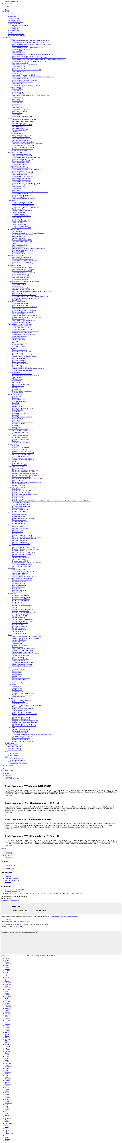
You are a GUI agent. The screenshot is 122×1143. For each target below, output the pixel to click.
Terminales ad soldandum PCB (21, 226)
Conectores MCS (17, 217)
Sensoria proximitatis (18, 624)
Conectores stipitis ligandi (20, 193)
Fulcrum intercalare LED (19, 465)
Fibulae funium (16, 381)
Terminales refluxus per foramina (22, 202)
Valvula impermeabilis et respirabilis (23, 142)
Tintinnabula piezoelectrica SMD (22, 326)
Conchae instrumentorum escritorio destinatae (26, 654)
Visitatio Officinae (13, 18)
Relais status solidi (17, 674)
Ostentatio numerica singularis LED (23, 453)
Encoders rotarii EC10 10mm (21, 595)
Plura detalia (8, 795)
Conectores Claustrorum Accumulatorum (24, 310)
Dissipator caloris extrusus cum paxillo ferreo (25, 721)
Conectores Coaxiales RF (16, 87)
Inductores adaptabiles (19, 556)
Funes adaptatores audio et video (22, 417)
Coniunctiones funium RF (20, 130)
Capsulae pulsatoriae (18, 660)
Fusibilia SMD (16, 489)
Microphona (16, 341)
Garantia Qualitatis (14, 27)
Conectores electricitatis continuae (22, 176)
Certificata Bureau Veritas (16, 34)
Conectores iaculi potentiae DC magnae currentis (27, 169)
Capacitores (11, 568)
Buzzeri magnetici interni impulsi (22, 332)
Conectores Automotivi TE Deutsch (23, 269)
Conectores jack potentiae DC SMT (23, 171)
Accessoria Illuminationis (16, 133)
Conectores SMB (17, 90)
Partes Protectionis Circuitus (16, 487)
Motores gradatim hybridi (19, 710)
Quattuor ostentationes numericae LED (24, 458)
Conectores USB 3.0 (18, 66)
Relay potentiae (17, 671)
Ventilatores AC (17, 688)
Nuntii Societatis (13, 753)
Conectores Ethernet (14, 229)
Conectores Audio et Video (16, 166)
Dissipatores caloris (14, 715)
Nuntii (6, 751)
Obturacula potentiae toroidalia (21, 554)
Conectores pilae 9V (18, 319)
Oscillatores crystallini (18, 583)
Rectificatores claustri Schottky (21, 477)
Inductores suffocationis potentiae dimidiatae (25, 549)
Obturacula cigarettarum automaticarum (24, 729)
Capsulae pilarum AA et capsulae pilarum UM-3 (26, 315)
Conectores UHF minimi (19, 111)
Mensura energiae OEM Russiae (22, 442)
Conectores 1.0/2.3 (18, 106)
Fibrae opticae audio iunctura (21, 168)
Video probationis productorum (17, 763)
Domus (7, 10)
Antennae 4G (16, 132)
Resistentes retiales (17, 532)
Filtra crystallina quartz (19, 585)
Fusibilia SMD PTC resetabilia (21, 490)
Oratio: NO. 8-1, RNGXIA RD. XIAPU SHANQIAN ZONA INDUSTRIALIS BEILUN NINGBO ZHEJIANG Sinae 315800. (44, 893)
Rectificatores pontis (18, 468)
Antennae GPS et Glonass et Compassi (24, 119)
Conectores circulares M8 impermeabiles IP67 (26, 157)
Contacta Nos (9, 765)
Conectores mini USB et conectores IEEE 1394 (26, 70)
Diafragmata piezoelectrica (20, 343)
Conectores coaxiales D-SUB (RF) (22, 116)
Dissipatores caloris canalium (21, 717)
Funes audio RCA (17, 420)
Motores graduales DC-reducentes (22, 708)
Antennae (11, 118)
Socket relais (16, 681)
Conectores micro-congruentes (21, 49)
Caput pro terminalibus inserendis (22, 211)
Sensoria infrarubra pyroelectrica (22, 621)
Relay (10, 667)
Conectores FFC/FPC (18, 53)
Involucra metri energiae (19, 437)
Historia (10, 32)
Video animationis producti (16, 760)
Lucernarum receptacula (19, 150)
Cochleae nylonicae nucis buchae (22, 384)
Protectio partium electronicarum (22, 391)
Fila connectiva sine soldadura (21, 738)
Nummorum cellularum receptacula (22, 312)
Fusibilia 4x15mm (17, 497)
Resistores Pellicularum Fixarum (22, 535)
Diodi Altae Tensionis (18, 485)
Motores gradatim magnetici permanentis (24, 714)
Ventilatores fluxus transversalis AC (23, 695)
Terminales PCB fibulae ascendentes (23, 204)
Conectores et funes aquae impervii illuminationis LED (28, 144)
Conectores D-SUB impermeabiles (22, 262)
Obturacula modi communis (20, 557)
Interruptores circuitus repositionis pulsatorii (25, 494)
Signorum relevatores (18, 669)
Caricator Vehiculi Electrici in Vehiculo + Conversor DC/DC (30, 296)
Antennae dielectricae (18, 128)
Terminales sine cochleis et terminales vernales (26, 207)
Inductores (11, 545)
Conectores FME (17, 114)
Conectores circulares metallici (21, 162)
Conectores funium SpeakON (21, 195)
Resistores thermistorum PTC (21, 528)
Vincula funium (17, 377)
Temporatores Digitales (19, 683)
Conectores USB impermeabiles (21, 257)
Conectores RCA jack (18, 186)
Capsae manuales (17, 643)
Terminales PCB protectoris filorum (23, 205)
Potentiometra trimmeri (19, 516)
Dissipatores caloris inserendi (21, 719)
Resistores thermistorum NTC (21, 544)
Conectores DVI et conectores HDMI (23, 75)
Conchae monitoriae (18, 657)
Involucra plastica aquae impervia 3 (22, 666)
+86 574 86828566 (6, 3)
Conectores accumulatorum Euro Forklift (24, 307)
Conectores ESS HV (18, 286)
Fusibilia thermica (17, 508)
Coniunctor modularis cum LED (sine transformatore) (28, 233)
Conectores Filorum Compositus (22, 138)
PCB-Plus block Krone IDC (20, 253)
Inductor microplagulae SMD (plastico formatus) (26, 563)
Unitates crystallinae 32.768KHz (22, 580)
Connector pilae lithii (18, 308)
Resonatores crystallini (19, 581)
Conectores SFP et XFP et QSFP (22, 240)
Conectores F (16, 99)
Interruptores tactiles (18, 353)
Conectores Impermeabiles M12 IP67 (23, 159)
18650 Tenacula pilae (18, 314)
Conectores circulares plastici (21, 161)
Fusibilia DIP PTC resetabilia (21, 492)
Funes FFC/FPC (17, 396)
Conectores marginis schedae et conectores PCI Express (29, 61)
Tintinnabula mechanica (19, 336)
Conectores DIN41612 (19, 83)
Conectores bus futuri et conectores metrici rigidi (26, 85)
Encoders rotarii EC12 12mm (21, 599)
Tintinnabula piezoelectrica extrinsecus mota (25, 331)
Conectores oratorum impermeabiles (23, 264)
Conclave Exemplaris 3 (15, 750)
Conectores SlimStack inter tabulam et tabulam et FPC (28, 42)
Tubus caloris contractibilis (20, 731)
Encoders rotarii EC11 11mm (21, 597)
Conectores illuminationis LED (21, 135)
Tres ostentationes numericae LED (22, 456)
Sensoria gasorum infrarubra (20, 611)
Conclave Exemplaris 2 (15, 748)
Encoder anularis (17, 602)
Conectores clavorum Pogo (20, 78)
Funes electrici (16, 405)
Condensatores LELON (19, 569)
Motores (10, 698)
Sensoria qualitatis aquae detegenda (22, 619)
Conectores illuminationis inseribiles (23, 145)
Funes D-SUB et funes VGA (21, 413)
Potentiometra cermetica (19, 514)
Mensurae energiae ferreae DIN (21, 439)
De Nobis (7, 11)
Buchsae (14, 387)
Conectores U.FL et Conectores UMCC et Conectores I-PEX (30, 95)
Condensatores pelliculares (20, 573)
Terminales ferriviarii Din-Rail (21, 221)
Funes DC (15, 425)
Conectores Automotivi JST (20, 276)
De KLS (11, 13)
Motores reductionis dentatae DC (22, 700)
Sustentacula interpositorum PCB (22, 374)
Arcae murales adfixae (19, 640)
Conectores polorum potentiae (21, 305)
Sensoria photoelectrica (19, 628)
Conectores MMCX (18, 94)
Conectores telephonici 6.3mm (21, 181)
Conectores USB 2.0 (18, 68)
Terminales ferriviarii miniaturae (21, 216)
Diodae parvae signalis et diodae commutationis (26, 482)
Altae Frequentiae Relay (19, 679)
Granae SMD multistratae (20, 559)
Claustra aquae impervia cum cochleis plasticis (26, 638)
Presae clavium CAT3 (18, 247)
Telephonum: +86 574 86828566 (14, 890)
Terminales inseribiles (18, 209)
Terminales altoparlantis (19, 197)
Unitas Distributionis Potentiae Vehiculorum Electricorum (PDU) (31, 291)
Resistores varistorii (18, 530)
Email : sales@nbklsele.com (9, 1)
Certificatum (12, 16)
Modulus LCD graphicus (19, 449)
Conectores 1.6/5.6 (18, 107)
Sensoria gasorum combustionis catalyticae (25, 612)
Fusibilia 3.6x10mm (18, 496)
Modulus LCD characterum (20, 447)
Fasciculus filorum (17, 406)
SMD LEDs (16, 446)
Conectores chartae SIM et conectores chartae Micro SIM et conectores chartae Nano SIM (39, 58)
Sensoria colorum (17, 631)
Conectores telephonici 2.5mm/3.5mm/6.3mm (26, 183)
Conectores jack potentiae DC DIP (22, 173)
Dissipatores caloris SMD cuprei (22, 724)
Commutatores (12, 348)
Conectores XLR (17, 190)
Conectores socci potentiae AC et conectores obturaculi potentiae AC (33, 77)
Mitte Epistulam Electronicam (10, 900)
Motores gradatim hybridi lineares (22, 712)
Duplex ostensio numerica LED (21, 454)
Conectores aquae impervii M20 (21, 164)
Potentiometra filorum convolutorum (23, 518)
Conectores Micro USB (19, 71)
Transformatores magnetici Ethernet (23, 241)
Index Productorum (10, 865)
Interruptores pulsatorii (19, 362)
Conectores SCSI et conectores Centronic (24, 80)
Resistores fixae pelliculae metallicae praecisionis (27, 537)
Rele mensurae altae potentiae (21, 678)
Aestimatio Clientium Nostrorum (18, 25)
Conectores (11, 39)
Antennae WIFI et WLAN (20, 123)
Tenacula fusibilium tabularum (21, 504)
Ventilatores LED (17, 691)
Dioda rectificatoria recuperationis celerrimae (25, 475)
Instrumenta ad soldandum (20, 739)
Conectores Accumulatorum (16, 302)
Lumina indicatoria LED (19, 463)
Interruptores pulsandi (18, 360)
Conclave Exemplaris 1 (15, 746)
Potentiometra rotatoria (19, 523)
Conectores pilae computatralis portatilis (24, 320)
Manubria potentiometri (19, 520)
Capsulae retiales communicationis (22, 652)
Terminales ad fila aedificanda (21, 137)
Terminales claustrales (18, 212)
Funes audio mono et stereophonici (22, 422)
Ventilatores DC (17, 686)
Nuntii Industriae (13, 755)
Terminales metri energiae (20, 435)
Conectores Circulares (15, 152)
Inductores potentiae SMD (20, 551)
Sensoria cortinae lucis (19, 633)
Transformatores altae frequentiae (22, 564)
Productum (8, 37)
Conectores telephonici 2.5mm (21, 178)
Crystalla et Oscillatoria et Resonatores (20, 578)
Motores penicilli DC (18, 702)
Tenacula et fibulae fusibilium (21, 502)
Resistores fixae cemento (19, 540)
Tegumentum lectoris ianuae (20, 655)
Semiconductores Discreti (16, 466)
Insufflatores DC (17, 690)
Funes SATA (16, 411)
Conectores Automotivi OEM (21, 279)
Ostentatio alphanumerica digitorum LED (24, 460)
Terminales (11, 200)
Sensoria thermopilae (18, 617)
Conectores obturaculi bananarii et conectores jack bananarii (30, 192)
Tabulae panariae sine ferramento (22, 736)
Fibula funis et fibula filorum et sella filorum (25, 375)
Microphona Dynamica (19, 346)
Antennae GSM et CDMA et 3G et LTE (24, 121)
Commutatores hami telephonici (21, 367)
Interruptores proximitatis (19, 626)
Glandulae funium (17, 379)
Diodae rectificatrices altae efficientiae (23, 472)
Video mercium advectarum (16, 762)
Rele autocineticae (17, 672)
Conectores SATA (17, 73)
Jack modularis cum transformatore (22, 235)
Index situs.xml (9, 868)
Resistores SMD (17, 533)
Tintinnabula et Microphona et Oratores (20, 324)
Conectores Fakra (17, 97)
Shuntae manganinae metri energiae (23, 432)
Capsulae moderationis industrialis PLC (24, 650)
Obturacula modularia (18, 238)
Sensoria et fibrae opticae (19, 630)
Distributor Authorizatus (15, 22)
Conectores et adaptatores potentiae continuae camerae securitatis (31, 734)
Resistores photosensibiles (20, 542)
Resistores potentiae (18, 526)
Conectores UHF (17, 113)
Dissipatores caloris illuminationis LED (24, 726)
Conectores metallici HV (19, 284)
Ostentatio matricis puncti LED (21, 451)
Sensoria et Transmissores (16, 604)
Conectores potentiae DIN (20, 174)
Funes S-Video (16, 427)
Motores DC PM (17, 707)
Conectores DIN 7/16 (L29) (20, 109)
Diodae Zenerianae (18, 480)
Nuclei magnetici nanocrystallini (22, 566)
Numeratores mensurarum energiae (22, 430)
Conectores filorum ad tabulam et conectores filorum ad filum (30, 40)
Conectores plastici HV (19, 283)
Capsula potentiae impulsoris (20, 659)
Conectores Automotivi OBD (21, 277)
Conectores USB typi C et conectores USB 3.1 (26, 65)
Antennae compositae (18, 126)
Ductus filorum (16, 382)
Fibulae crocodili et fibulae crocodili (23, 741)
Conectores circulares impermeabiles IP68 (24, 156)
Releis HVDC (16, 300)
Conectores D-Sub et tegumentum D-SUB (25, 56)
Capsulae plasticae (17, 647)
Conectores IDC (17, 51)
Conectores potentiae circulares (21, 154)
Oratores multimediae (18, 339)
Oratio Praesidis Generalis (16, 15)
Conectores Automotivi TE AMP (22, 267)
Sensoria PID (16, 607)
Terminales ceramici (18, 219)
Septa (10, 635)
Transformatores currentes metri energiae (24, 434)
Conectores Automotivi (15, 265)
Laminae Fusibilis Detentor (20, 511)
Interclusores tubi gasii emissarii (21, 506)
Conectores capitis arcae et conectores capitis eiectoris (28, 47)
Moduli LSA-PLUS (18, 252)
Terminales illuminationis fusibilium (23, 147)
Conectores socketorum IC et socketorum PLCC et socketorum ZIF (32, 54)
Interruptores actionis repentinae (21, 351)
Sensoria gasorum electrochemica (22, 605)
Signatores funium (17, 393)
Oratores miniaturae (18, 338)
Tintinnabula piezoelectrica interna (22, 329)
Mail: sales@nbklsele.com (12, 891)
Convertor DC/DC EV (19, 293)
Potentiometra (12, 513)
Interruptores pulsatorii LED (20, 363)
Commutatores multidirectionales (22, 370)
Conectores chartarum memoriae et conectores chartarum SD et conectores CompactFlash (39, 59)
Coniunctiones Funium (15, 394)
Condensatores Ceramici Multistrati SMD (24, 576)
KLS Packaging (13, 28)
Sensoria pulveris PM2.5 (19, 616)
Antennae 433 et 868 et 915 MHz (22, 125)
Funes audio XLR (17, 418)
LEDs (14, 461)
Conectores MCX (17, 92)
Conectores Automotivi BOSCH (22, 271)
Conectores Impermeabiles (16, 255)
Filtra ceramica (16, 588)
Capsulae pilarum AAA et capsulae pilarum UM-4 (27, 317)
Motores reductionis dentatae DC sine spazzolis (26, 705)
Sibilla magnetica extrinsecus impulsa (23, 334)
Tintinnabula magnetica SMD (21, 327)
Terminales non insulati (19, 224)
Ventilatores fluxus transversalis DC (23, 693)
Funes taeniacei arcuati (19, 399)
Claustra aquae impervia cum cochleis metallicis (26, 636)
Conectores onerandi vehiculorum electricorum (26, 298)
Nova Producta (9, 743)
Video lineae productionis (16, 758)
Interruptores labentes (18, 365)
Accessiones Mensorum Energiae (18, 429)
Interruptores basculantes (19, 350)
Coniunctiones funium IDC (20, 401)
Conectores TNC (17, 102)
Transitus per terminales (19, 214)
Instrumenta (11, 727)
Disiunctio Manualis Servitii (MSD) (23, 289)
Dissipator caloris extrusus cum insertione (24, 722)
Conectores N (16, 104)
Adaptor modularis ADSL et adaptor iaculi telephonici (28, 248)
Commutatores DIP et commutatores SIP (24, 356)
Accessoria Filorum (14, 372)
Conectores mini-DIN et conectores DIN (24, 185)
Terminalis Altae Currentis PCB (21, 228)
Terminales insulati (17, 223)
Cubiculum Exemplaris (11, 745)
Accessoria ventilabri (18, 696)
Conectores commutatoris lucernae (22, 149)
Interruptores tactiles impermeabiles (22, 355)
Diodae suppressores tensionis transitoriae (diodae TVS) (29, 478)
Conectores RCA (17, 188)
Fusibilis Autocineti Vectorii (20, 509)
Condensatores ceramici (19, 575)
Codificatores (12, 593)
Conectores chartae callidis (20, 63)
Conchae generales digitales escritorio (23, 648)
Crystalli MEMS (17, 592)
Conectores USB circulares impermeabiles (25, 260)
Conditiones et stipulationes (16, 35)
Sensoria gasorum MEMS (20, 614)
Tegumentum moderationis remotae (22, 662)
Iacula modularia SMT (19, 236)
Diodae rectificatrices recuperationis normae (25, 470)
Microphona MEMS (18, 344)
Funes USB (15, 403)
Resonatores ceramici (18, 587)
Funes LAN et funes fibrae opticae (22, 408)
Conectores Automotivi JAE (20, 274)
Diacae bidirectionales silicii (20, 484)
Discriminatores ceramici (19, 590)
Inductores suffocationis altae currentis (23, 552)
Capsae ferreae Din (18, 642)
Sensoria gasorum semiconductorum (23, 609)
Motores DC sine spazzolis (20, 703)
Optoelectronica (13, 444)
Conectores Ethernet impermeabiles (22, 259)
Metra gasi (15, 441)
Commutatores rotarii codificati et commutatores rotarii (28, 368)
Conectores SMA (17, 89)
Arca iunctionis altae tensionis (21, 288)
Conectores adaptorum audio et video (23, 198)
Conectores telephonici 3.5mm (21, 180)
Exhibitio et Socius (14, 20)
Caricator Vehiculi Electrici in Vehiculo (24, 295)
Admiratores (12, 684)
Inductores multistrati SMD (20, 561)
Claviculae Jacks (17, 243)
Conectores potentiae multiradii (21, 322)
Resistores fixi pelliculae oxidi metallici (24, 538)
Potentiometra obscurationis (20, 521)
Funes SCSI (15, 415)
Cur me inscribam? (14, 30)
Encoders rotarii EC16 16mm (21, 600)
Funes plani (15, 398)
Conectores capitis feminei (20, 46)
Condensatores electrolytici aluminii (23, 571)
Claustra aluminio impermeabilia (22, 664)
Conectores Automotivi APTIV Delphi (23, 272)
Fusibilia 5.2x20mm (18, 499)
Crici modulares (17, 231)
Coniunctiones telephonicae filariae (22, 250)
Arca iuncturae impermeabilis (21, 140)
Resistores (11, 525)
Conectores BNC (17, 101)
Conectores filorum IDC (19, 245)
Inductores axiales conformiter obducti (23, 547)
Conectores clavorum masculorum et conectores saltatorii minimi (31, 44)
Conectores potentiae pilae (20, 303)
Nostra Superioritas (14, 23)
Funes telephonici (17, 410)
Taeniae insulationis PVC (19, 733)
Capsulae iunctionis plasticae (20, 645)
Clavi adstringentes (18, 386)
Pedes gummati (16, 389)
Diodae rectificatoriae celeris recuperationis (25, 473)
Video (6, 757)
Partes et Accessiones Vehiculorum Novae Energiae (23, 281)
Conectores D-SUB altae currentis (22, 82)
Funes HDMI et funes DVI (20, 423)
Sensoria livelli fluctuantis (20, 623)
